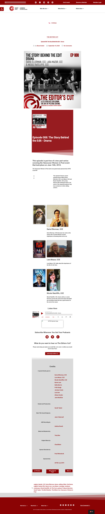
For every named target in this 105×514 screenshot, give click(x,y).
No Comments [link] (68, 45)
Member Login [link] (97, 2)
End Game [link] (70, 484)
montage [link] (61, 486)
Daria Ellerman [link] (50, 484)
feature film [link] (41, 486)
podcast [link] (60, 488)
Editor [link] (64, 484)
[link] (2, 9)
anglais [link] (36, 484)
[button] (42, 176)
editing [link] (61, 484)
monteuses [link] (37, 488)
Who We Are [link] (43, 8)
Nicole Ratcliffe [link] (45, 488)
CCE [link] (44, 484)
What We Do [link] (61, 8)
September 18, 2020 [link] (54, 45)
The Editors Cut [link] (52, 37)
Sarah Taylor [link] (37, 490)
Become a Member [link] (81, 2)
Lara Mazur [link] (55, 486)
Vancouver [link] (64, 490)
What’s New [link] (79, 8)
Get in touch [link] (66, 2)
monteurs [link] (67, 486)
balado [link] (40, 484)
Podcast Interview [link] (67, 488)
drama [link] (56, 484)
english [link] (36, 486)
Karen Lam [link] (49, 486)
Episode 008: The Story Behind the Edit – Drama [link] (52, 41)
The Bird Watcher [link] (46, 490)
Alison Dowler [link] (40, 45)
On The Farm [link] (53, 488)
